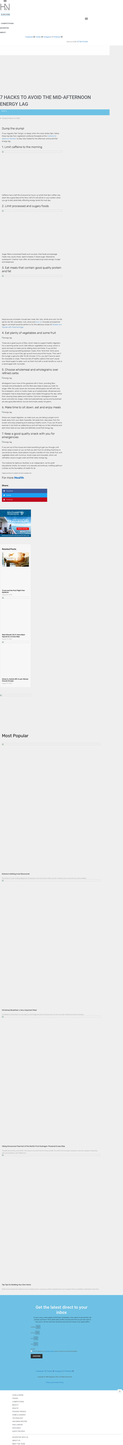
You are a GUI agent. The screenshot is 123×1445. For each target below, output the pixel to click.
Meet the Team (18, 1444)
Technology (17, 1418)
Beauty (15, 1405)
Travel (15, 1398)
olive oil (39, 322)
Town (32, 1344)
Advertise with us (20, 1437)
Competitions (18, 1402)
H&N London (17, 1425)
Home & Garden (18, 1415)
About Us (16, 1441)
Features (16, 1428)
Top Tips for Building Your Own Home (16, 1285)
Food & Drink (17, 1395)
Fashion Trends (19, 1412)
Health (4, 111)
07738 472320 (82, 42)
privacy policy (50, 1351)
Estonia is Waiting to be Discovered (16, 874)
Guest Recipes (18, 1431)
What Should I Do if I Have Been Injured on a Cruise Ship (13, 635)
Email (32, 1338)
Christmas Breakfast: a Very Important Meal (19, 1010)
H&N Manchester (19, 1421)
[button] (24, 491)
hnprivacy (33, 1349)
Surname (33, 1332)
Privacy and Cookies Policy (55, 1383)
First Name (33, 1327)
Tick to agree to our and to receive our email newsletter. (55, 1351)
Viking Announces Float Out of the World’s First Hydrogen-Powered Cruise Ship (33, 1146)
